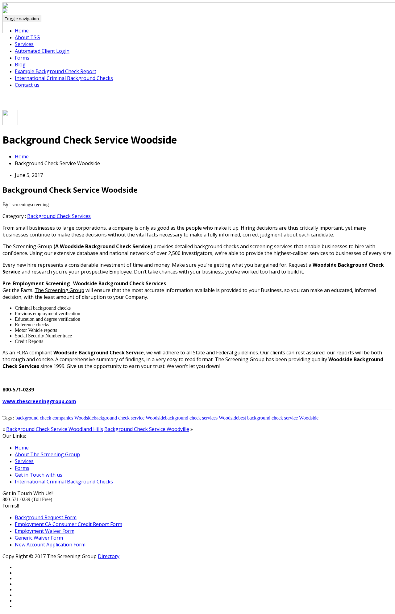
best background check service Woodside (278, 417)
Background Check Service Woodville (146, 429)
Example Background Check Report (55, 71)
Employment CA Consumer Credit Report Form (68, 524)
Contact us (27, 84)
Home (22, 156)
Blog (20, 64)
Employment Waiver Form (44, 531)
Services (24, 44)
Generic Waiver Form (39, 537)
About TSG (27, 37)
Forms (22, 57)
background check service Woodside (129, 417)
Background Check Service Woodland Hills (54, 429)
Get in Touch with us (38, 474)
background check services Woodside (201, 417)
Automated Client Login (42, 51)
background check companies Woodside (54, 417)
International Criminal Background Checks (64, 78)
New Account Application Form (50, 544)
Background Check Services (59, 216)
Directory (108, 556)
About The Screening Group (47, 454)
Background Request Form (46, 517)
